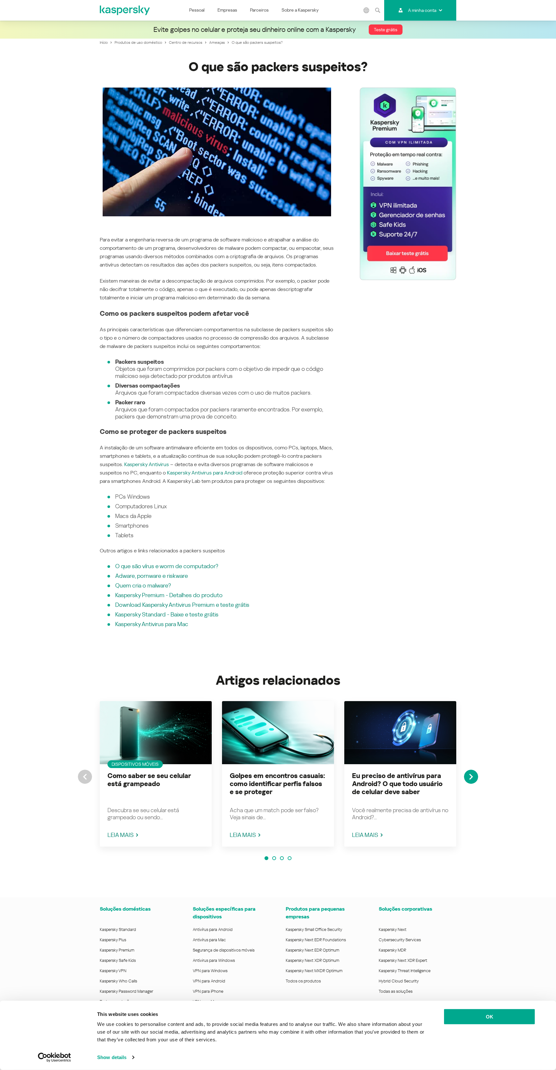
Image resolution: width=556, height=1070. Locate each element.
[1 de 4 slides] (266, 858)
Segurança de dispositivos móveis (224, 950)
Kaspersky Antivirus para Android (204, 473)
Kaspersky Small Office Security (314, 929)
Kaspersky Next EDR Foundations (316, 939)
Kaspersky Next (392, 929)
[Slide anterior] (85, 777)
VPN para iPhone (208, 991)
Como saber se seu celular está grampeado (149, 780)
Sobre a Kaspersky (300, 10)
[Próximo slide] (471, 777)
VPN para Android (209, 981)
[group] (156, 774)
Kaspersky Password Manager (126, 991)
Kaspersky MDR (392, 950)
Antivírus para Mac (209, 939)
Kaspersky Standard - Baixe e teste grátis (166, 614)
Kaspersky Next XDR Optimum (312, 960)
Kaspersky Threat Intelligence (405, 970)
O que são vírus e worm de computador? (166, 566)
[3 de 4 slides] (282, 858)
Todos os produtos (303, 981)
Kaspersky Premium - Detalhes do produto (169, 595)
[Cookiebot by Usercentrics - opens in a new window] (54, 1057)
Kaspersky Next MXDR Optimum (314, 970)
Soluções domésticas (125, 909)
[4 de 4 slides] (289, 858)
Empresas (227, 10)
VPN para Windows (210, 970)
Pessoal (197, 10)
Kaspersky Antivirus (146, 464)
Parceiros (259, 10)
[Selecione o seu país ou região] (366, 10)
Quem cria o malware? (143, 585)
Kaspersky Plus (113, 939)
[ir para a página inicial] (125, 10)
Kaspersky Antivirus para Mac (151, 624)
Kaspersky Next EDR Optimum (312, 950)
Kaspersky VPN (113, 970)
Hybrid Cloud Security (399, 981)
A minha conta (422, 10)
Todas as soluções (395, 991)
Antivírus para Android (213, 929)
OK (489, 1016)
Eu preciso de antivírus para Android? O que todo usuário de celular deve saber (397, 784)
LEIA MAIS (120, 834)
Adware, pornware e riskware (151, 575)
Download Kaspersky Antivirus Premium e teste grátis (182, 604)
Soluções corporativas (405, 909)
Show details (111, 1057)
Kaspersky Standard (118, 929)
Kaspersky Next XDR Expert (403, 960)
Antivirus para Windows (214, 960)
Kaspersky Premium (117, 950)
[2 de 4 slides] (274, 858)
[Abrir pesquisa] (378, 10)
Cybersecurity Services (400, 939)
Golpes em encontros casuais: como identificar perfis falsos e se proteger (277, 784)
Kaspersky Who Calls (118, 981)
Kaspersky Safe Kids (118, 960)
